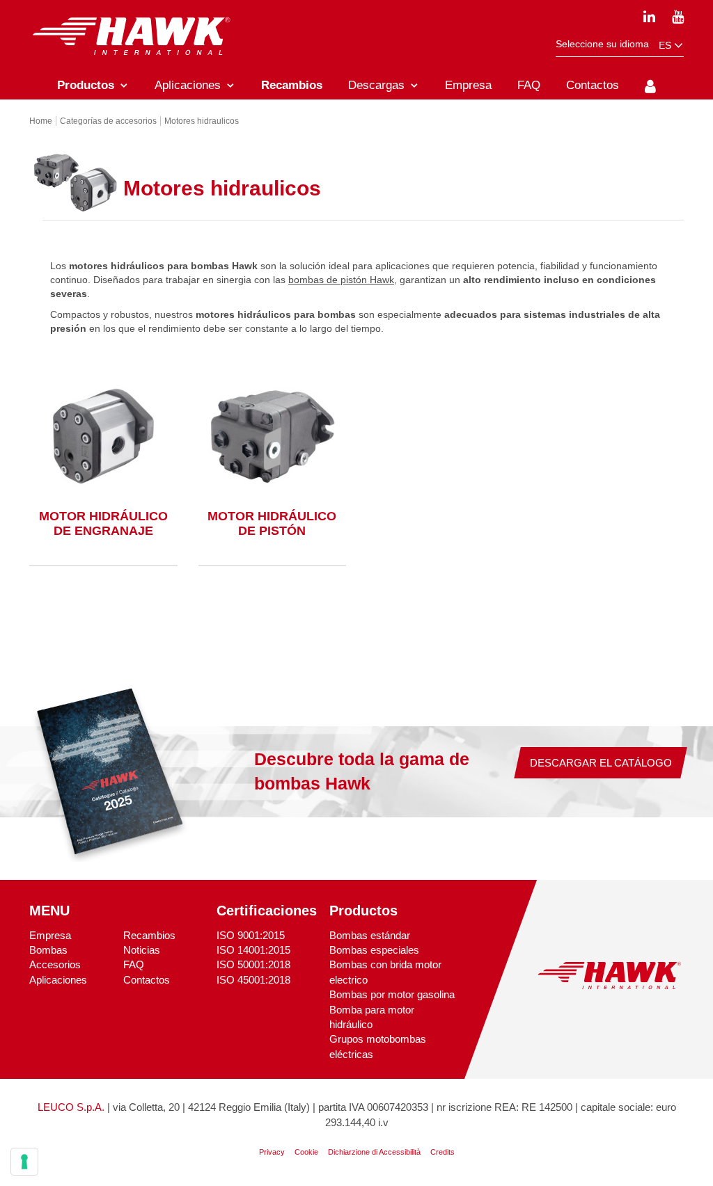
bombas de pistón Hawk (341, 279)
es (666, 45)
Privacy (272, 1152)
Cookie (306, 1152)
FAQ (133, 964)
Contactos (146, 980)
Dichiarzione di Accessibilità (374, 1152)
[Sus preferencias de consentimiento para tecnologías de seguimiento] (24, 1161)
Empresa (50, 935)
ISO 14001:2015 (253, 950)
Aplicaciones (58, 980)
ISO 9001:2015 (251, 935)
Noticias (141, 950)
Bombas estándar (369, 935)
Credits (442, 1152)
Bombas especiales (374, 950)
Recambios (149, 935)
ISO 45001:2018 (253, 980)
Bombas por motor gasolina (392, 994)
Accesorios (55, 964)
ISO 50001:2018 (253, 964)
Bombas (48, 950)
